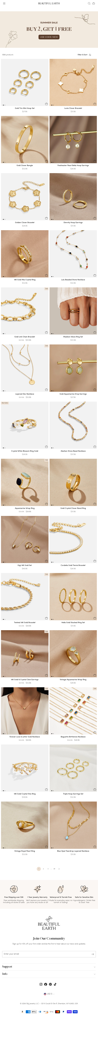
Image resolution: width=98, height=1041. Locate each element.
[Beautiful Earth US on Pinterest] (50, 984)
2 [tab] (4, 162)
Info (4, 974)
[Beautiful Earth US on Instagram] (41, 984)
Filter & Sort (82, 55)
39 (54, 869)
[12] (24, 83)
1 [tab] (3, 162)
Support (7, 966)
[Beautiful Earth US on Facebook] (45, 984)
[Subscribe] (92, 954)
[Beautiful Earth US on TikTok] (55, 984)
